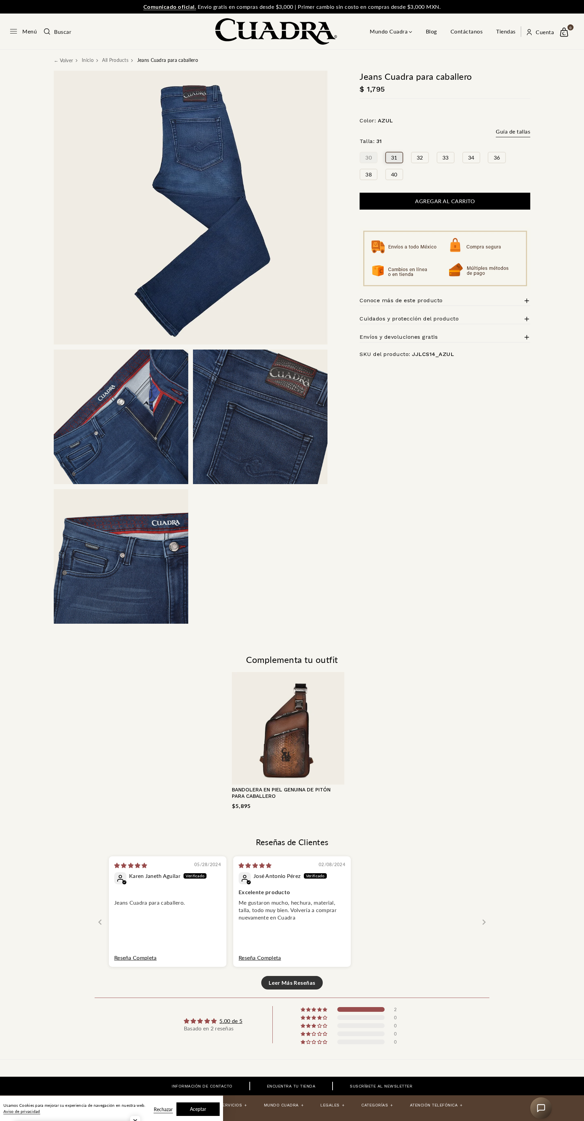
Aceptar (198, 1109)
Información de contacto (202, 1086)
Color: (376, 120)
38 (368, 174)
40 (394, 174)
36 (497, 157)
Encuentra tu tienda (291, 1086)
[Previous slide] (100, 922)
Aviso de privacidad (21, 1111)
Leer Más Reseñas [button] (292, 982)
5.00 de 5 (230, 1021)
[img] (130, 865)
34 (471, 157)
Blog (431, 31)
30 (368, 157)
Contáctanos (467, 31)
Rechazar (163, 1109)
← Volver (63, 60)
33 (445, 157)
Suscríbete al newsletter (381, 1086)
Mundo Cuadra (389, 31)
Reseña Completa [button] (135, 957)
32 (420, 157)
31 (394, 157)
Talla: (371, 141)
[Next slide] (484, 922)
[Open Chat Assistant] (541, 1108)
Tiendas (506, 31)
